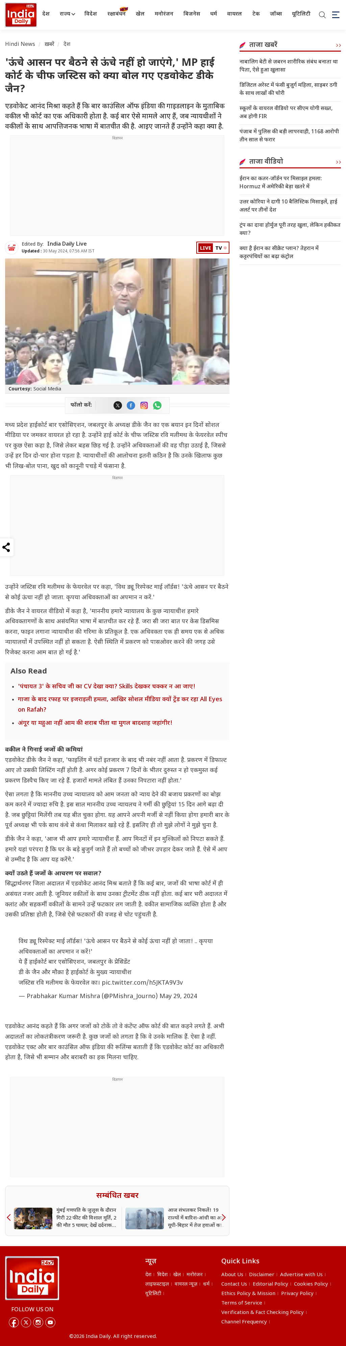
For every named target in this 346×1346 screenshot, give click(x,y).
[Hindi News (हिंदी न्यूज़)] (20, 14)
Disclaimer (261, 1275)
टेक (256, 14)
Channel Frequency (244, 1322)
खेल (140, 14)
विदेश (90, 14)
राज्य (65, 14)
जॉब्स (276, 14)
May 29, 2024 (178, 996)
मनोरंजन (164, 14)
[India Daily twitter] (118, 405)
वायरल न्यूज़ (186, 1284)
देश (46, 14)
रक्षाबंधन (116, 14)
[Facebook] (14, 1322)
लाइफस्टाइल (157, 1284)
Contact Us (234, 1284)
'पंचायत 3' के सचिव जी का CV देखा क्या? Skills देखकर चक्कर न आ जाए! (106, 687)
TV (218, 248)
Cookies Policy (311, 1284)
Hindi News (20, 44)
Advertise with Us (301, 1275)
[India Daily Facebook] (131, 405)
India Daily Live (67, 244)
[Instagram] (38, 1322)
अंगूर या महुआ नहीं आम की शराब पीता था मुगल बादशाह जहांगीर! (95, 723)
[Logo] (32, 1278)
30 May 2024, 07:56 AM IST (58, 251)
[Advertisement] (117, 188)
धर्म (213, 14)
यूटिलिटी (301, 14)
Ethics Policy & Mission (248, 1294)
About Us (232, 1275)
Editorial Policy (270, 1284)
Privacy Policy (297, 1294)
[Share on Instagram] (144, 405)
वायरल (234, 14)
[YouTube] (50, 1322)
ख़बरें (49, 44)
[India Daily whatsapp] (157, 405)
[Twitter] (26, 1322)
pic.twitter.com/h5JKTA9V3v (142, 983)
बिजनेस (191, 14)
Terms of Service (241, 1303)
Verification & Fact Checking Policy (262, 1313)
